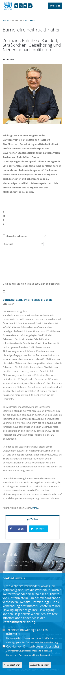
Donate (48, 299)
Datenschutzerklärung (19, 622)
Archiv (34, 507)
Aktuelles (30, 20)
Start (6, 20)
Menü (54, 5)
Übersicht (13, 634)
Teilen (34, 519)
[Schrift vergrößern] (25, 5)
